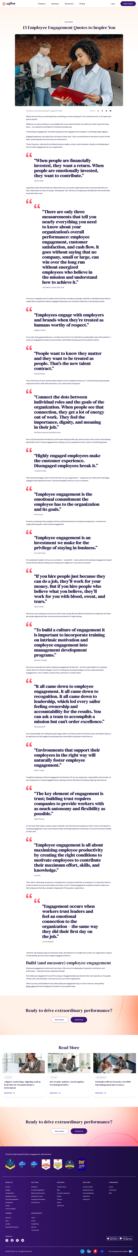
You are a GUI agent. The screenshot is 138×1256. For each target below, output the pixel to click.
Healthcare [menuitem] (86, 1199)
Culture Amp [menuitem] (112, 1190)
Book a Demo (128, 4)
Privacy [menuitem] (33, 1221)
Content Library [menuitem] (61, 1187)
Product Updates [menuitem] (10, 1209)
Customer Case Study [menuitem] (63, 1193)
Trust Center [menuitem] (35, 1230)
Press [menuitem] (7, 1221)
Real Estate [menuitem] (86, 1196)
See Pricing (79, 1020)
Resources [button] (69, 4)
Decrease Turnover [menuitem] (37, 1196)
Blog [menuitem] (58, 1190)
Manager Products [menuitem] (10, 1196)
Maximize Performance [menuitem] (38, 1193)
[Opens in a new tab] (6, 1240)
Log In (113, 4)
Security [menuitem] (33, 1227)
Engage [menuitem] (7, 1190)
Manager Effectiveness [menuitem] (38, 1199)
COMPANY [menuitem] (8, 1213)
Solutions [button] (55, 4)
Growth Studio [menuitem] (35, 1202)
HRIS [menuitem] (110, 1193)
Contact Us (79, 1131)
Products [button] (41, 4)
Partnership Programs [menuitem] (11, 1227)
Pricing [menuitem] (7, 1205)
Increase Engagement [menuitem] (37, 1190)
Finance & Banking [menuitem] (88, 1193)
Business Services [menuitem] (88, 1190)
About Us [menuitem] (8, 1218)
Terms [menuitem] (33, 1218)
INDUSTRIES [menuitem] (86, 1182)
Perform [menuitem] (7, 1187)
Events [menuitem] (59, 1202)
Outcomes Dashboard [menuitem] (11, 1199)
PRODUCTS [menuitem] (9, 1182)
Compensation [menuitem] (9, 1193)
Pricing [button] (82, 4)
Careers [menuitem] (7, 1224)
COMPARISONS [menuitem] (113, 1182)
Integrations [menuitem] (9, 1202)
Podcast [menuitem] (59, 1199)
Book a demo (31, 986)
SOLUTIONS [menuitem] (34, 1182)
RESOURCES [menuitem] (61, 1182)
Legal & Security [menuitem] (36, 1213)
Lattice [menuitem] (111, 1187)
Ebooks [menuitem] (59, 1196)
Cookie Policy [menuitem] (35, 1224)
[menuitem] (41, 3)
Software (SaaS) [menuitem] (88, 1187)
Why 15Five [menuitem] (34, 1187)
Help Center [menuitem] (60, 1205)
